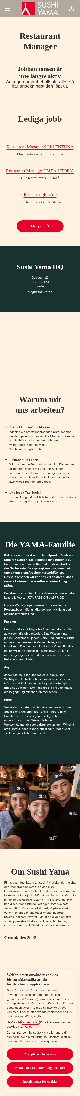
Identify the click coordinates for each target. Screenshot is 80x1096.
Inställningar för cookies (40, 1081)
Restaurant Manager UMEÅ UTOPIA (40, 170)
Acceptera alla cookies (40, 1054)
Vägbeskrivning (40, 292)
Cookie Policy (30, 1022)
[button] (71, 9)
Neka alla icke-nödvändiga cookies (40, 1068)
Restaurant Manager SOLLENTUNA (40, 146)
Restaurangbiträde (40, 194)
